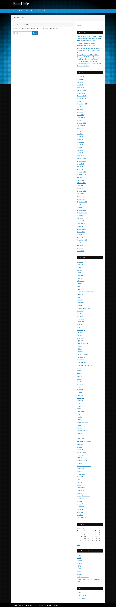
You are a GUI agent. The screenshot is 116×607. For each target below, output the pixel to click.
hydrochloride (81, 357)
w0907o (79, 560)
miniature (79, 406)
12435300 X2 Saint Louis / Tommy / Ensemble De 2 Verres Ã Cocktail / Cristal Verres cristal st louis (89, 64)
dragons (79, 332)
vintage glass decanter (83, 496)
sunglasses (80, 468)
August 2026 (80, 77)
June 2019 (80, 207)
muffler (79, 409)
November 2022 (81, 161)
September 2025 (82, 104)
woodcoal (80, 504)
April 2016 (80, 248)
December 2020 (81, 188)
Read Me (21, 3)
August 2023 (80, 142)
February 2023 (81, 158)
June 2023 (80, 147)
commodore (80, 319)
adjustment (80, 262)
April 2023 (80, 153)
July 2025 (80, 106)
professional (80, 438)
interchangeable (82, 362)
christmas (80, 305)
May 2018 (80, 218)
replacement (80, 444)
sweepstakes (81, 474)
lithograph (80, 389)
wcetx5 (79, 558)
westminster (80, 498)
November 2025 (81, 98)
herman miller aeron (83, 354)
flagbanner (80, 341)
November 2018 (81, 210)
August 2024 (80, 128)
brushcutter (80, 302)
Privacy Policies (31, 11)
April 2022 (80, 169)
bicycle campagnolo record (85, 292)
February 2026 (81, 90)
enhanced (80, 335)
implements (80, 360)
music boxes (80, 411)
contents (79, 324)
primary (79, 436)
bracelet (79, 300)
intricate (79, 368)
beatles (79, 286)
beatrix (79, 289)
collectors (80, 316)
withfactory (80, 501)
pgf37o (79, 566)
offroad (79, 414)
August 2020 (80, 196)
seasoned (80, 449)
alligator (79, 267)
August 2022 (80, 164)
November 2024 (81, 123)
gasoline (79, 346)
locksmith (79, 392)
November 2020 (81, 191)
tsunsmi (79, 485)
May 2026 (80, 82)
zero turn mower (81, 517)
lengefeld (79, 376)
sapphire (79, 447)
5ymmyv (79, 563)
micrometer (80, 400)
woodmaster (80, 506)
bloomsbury (80, 294)
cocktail (79, 313)
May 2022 (80, 166)
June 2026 (80, 79)
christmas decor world (83, 308)
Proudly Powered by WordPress (22, 605)
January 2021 (81, 185)
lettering (79, 379)
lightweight (80, 387)
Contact (21, 11)
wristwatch (80, 512)
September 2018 (82, 213)
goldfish (79, 349)
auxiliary (79, 283)
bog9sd (79, 571)
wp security (80, 574)
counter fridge (81, 330)
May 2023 (80, 150)
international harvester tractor (85, 365)
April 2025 (80, 112)
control (79, 327)
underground (80, 490)
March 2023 (80, 155)
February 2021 (81, 183)
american (79, 272)
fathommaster (81, 338)
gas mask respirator (83, 343)
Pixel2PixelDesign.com (51, 605)
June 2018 (80, 215)
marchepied (80, 398)
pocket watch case (82, 430)
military (79, 403)
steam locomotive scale (84, 466)
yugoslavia (80, 515)
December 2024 (81, 120)
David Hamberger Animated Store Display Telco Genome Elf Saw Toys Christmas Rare (89, 50)
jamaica (79, 370)
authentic (79, 278)
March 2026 (80, 87)
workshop (80, 509)
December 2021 (81, 172)
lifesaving (80, 381)
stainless (79, 463)
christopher (80, 311)
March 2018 (80, 221)
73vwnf (79, 569)
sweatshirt (80, 471)
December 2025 (81, 96)
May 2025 (80, 109)
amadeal (79, 270)
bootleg (79, 297)
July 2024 (80, 131)
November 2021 (81, 174)
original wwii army (82, 422)
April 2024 (80, 136)
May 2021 (80, 177)
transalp (79, 482)
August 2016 (80, 242)
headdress (80, 351)
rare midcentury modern (84, 441)
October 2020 (81, 194)
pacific (79, 425)
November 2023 (81, 139)
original (79, 419)
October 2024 (81, 126)
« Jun (78, 545)
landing (79, 373)
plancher (79, 428)
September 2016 (82, 240)
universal (79, 493)
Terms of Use (42, 11)
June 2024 (80, 134)
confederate (80, 321)
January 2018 (81, 223)
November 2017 (81, 229)
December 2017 (81, 226)
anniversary (80, 275)
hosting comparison (83, 577)
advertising (80, 264)
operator (79, 417)
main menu (80, 395)
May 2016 (80, 245)
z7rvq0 (79, 555)
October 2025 (81, 101)
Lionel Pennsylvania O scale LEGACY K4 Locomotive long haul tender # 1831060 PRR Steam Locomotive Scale (89, 38)
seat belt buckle (81, 452)
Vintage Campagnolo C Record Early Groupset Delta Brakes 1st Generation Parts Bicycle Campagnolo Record (88, 57)
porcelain (79, 433)
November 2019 (81, 199)
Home (14, 11)
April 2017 (80, 237)
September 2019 (82, 202)
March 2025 (80, 115)
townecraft (80, 477)
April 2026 (80, 85)
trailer (78, 479)
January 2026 (81, 93)
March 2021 (80, 180)
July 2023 (80, 145)
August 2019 (80, 204)
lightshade (80, 384)
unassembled (81, 487)
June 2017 (80, 234)
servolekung (80, 455)
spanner (79, 457)
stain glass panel (82, 460)
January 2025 (81, 117)
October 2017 (81, 232)
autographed (80, 281)
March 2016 (80, 251)
